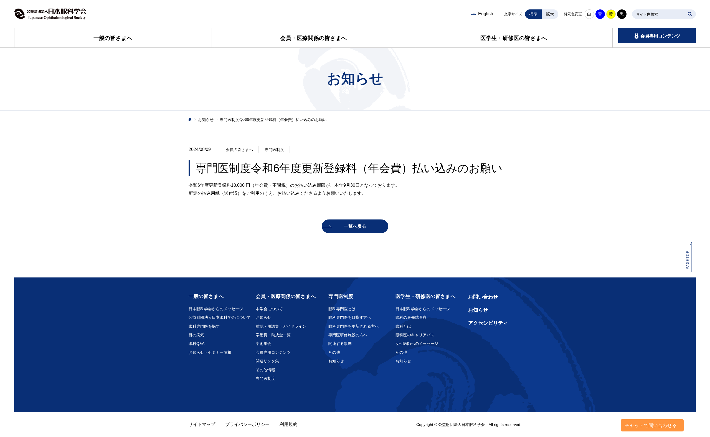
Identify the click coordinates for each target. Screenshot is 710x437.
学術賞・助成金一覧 (273, 335)
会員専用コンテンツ (660, 36)
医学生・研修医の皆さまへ (513, 38)
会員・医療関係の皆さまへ (313, 38)
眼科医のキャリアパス (414, 335)
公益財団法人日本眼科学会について (220, 317)
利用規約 (288, 424)
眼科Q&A (196, 343)
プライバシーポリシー (247, 424)
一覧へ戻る (355, 226)
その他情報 (265, 370)
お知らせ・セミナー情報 (210, 352)
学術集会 (263, 343)
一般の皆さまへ (112, 38)
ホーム (190, 120)
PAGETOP (689, 256)
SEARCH (689, 14)
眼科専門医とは (342, 309)
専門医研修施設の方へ (347, 335)
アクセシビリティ (488, 323)
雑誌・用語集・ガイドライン (281, 326)
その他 (334, 352)
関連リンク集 (267, 361)
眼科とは (403, 326)
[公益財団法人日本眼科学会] (50, 14)
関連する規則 (340, 343)
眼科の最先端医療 (411, 317)
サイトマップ (202, 424)
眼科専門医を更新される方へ (353, 326)
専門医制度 (265, 378)
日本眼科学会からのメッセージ (216, 309)
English (485, 13)
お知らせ (206, 120)
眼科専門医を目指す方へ (349, 317)
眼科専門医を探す (204, 326)
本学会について (269, 309)
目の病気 (196, 335)
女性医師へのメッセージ (416, 343)
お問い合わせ (483, 297)
